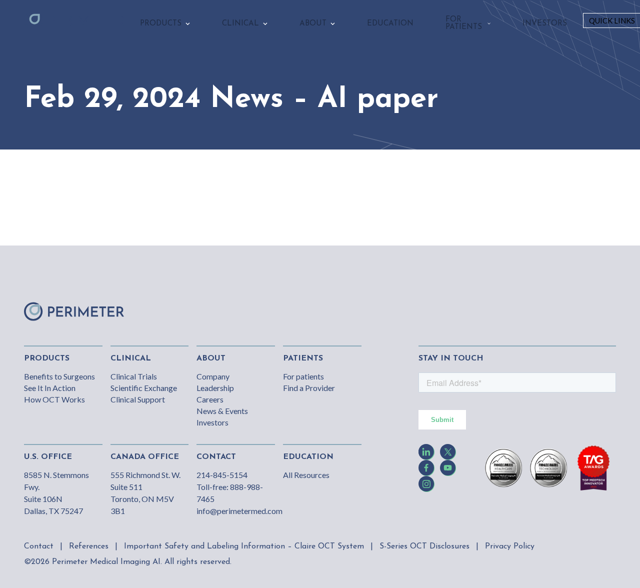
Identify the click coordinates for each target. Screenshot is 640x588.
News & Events (222, 411)
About (211, 358)
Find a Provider (309, 387)
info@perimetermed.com (239, 511)
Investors (212, 422)
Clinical (130, 358)
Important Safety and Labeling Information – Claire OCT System (244, 546)
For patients (303, 376)
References (88, 546)
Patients (303, 358)
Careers (210, 399)
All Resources (306, 475)
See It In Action (50, 387)
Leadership (215, 387)
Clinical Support (137, 399)
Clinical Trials (133, 376)
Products (47, 358)
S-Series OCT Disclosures (425, 546)
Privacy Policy (509, 546)
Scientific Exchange (143, 387)
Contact (39, 546)
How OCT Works (54, 399)
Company (213, 376)
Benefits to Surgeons (59, 376)
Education (308, 457)
